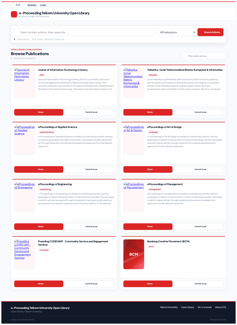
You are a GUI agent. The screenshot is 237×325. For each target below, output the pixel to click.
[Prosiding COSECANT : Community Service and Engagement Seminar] (24, 254)
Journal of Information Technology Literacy (63, 69)
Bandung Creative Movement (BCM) (168, 241)
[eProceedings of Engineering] (24, 197)
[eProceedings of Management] (133, 197)
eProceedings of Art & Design (164, 126)
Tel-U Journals (205, 307)
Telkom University (169, 307)
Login (43, 4)
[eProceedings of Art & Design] (133, 140)
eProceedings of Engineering (55, 184)
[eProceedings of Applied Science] (24, 140)
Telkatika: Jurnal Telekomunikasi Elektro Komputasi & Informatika (184, 69)
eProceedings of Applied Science (57, 126)
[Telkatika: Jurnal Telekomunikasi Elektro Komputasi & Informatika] (133, 83)
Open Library (187, 307)
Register (32, 4)
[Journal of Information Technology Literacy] (24, 83)
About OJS (220, 307)
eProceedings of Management (165, 184)
